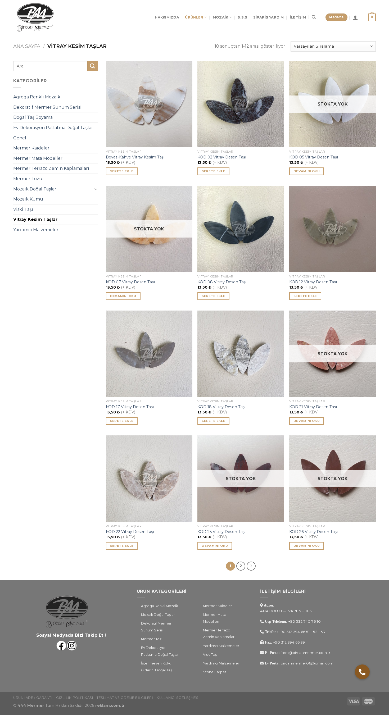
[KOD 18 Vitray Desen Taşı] (240, 354)
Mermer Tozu (27, 178)
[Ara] (314, 17)
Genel (19, 137)
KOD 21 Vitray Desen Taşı (313, 406)
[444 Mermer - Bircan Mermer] (39, 17)
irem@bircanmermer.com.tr (305, 652)
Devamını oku (306, 171)
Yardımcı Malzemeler (35, 229)
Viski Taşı (23, 209)
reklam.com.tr (110, 705)
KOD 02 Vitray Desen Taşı (221, 157)
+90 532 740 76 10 (304, 621)
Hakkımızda (167, 17)
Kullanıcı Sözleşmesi (178, 698)
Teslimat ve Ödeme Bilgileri (125, 698)
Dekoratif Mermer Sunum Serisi (47, 107)
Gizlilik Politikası (74, 698)
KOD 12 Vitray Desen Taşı (313, 282)
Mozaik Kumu (28, 199)
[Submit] (92, 66)
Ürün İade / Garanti (33, 698)
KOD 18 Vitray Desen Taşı (221, 406)
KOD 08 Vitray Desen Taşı (222, 282)
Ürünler (194, 17)
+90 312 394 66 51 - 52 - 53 (302, 632)
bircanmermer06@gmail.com (306, 663)
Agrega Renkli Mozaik (36, 96)
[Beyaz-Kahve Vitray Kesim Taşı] (149, 104)
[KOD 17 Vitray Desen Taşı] (149, 354)
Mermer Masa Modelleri (38, 158)
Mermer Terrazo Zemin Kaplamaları (51, 168)
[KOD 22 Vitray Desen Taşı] (149, 478)
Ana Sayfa (26, 46)
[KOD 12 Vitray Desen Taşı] (332, 229)
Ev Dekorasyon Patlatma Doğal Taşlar (53, 127)
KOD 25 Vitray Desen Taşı (221, 531)
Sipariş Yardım (268, 17)
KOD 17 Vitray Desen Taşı (130, 406)
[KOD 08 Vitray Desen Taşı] (240, 229)
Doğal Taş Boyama (33, 117)
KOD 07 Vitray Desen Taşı (130, 282)
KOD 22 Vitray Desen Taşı (130, 531)
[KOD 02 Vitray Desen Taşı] (240, 104)
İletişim (298, 17)
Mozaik (220, 17)
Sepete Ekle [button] (122, 171)
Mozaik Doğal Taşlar (34, 189)
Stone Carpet (214, 672)
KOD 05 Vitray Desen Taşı (313, 157)
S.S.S (242, 17)
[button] (362, 671)
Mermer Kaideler (31, 148)
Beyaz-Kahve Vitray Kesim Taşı (135, 157)
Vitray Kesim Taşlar (35, 219)
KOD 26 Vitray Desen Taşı (313, 531)
